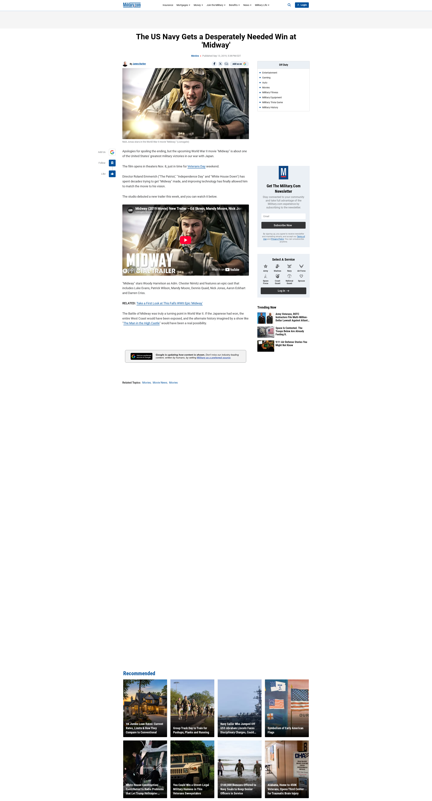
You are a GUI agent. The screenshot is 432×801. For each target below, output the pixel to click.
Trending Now (266, 307)
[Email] (226, 64)
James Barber (139, 63)
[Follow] (112, 163)
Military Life (261, 5)
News (246, 5)
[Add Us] (112, 152)
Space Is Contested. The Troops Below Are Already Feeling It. (290, 331)
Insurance (168, 5)
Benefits (233, 5)
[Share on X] (220, 64)
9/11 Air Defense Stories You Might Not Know (291, 343)
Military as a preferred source (214, 357)
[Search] (289, 5)
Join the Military (215, 5)
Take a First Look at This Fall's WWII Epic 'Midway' (170, 303)
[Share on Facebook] (214, 64)
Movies (195, 56)
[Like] (112, 173)
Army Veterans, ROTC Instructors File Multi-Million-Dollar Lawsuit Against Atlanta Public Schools (292, 317)
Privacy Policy (277, 239)
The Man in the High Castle (141, 323)
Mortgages (182, 5)
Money (197, 5)
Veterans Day (196, 166)
